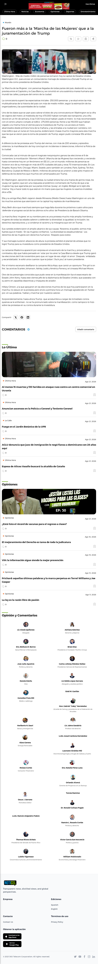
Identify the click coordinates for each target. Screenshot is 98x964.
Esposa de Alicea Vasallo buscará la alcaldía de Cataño (33, 466)
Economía (39, 11)
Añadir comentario (85, 329)
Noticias (25, 11)
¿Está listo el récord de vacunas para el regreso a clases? (34, 524)
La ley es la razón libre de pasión (20, 599)
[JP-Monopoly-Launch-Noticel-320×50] (49, 6)
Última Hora (9, 11)
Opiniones (55, 11)
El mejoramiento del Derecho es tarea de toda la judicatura (36, 542)
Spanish (54, 905)
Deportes (70, 11)
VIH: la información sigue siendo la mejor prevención (32, 560)
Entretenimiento (88, 11)
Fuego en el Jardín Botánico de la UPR (24, 426)
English (54, 909)
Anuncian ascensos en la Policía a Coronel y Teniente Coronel (37, 408)
